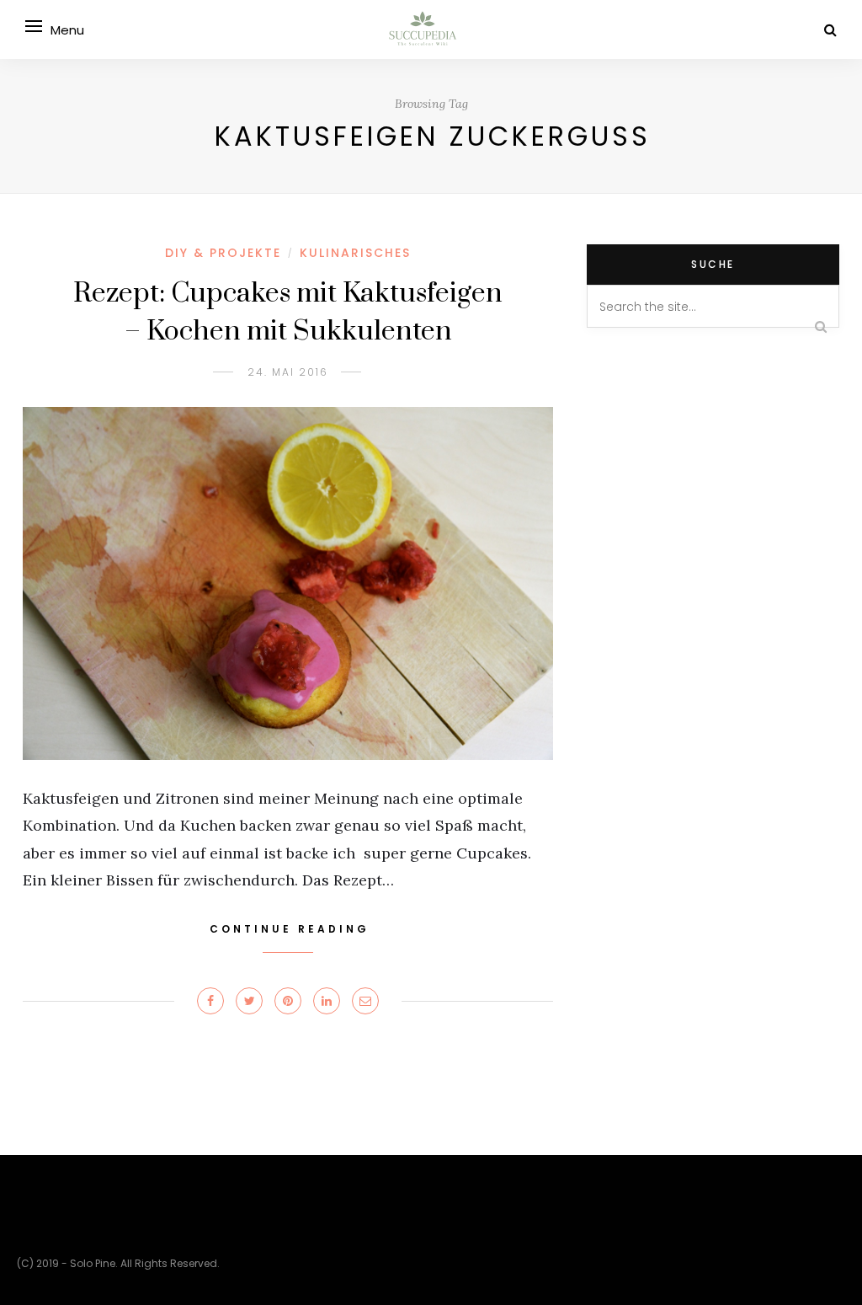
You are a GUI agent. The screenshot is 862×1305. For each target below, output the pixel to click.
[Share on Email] (365, 1000)
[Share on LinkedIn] (326, 1000)
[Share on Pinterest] (287, 1000)
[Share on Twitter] (249, 1000)
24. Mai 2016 (287, 372)
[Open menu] (33, 26)
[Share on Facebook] (210, 1000)
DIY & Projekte (223, 252)
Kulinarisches (355, 252)
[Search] (830, 30)
